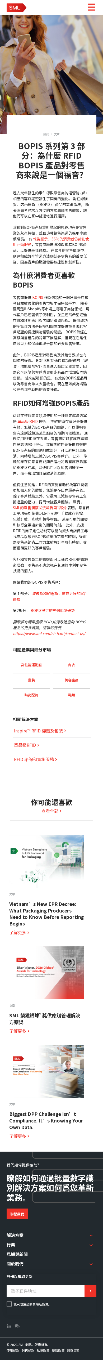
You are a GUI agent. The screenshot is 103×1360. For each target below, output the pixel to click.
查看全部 (49, 811)
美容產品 (71, 679)
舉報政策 (58, 1350)
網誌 (46, 134)
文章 (57, 134)
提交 (90, 1291)
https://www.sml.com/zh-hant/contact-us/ (49, 633)
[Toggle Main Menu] (91, 7)
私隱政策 (43, 1350)
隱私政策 (42, 1304)
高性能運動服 (31, 664)
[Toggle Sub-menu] (91, 1235)
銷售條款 (28, 1350)
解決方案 (15, 1235)
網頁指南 (73, 1350)
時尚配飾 (31, 694)
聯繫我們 (17, 1213)
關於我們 (15, 1263)
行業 (11, 1244)
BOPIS (37, 297)
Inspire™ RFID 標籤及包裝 (38, 730)
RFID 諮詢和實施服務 (34, 759)
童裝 (31, 679)
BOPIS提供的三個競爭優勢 (53, 610)
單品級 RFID (27, 421)
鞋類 (71, 694)
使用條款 (13, 1350)
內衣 (71, 664)
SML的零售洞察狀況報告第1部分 (40, 507)
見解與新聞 (17, 1254)
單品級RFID (25, 745)
